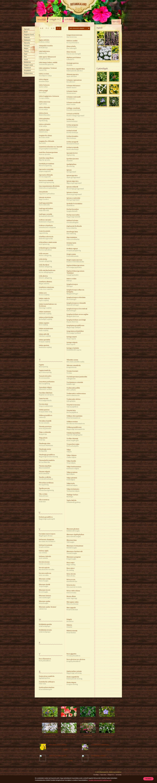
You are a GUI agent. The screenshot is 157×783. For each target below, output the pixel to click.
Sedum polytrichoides (46, 318)
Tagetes (43, 366)
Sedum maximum (45, 313)
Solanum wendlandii (73, 103)
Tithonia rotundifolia (74, 366)
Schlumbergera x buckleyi (47, 249)
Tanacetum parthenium (46, 383)
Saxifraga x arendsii (46, 215)
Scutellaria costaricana (46, 288)
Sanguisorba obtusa (45, 136)
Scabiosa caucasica (46, 221)
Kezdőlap (42, 19)
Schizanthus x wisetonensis (48, 243)
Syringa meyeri (72, 338)
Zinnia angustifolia (74, 678)
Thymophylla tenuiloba (47, 461)
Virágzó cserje (28, 65)
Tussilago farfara (72, 496)
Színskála (68, 19)
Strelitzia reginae (74, 249)
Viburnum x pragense (74, 558)
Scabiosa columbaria (47, 226)
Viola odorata (71, 575)
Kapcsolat (103, 774)
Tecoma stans (46, 405)
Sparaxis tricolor (72, 154)
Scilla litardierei (45, 266)
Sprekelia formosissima (74, 204)
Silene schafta (72, 47)
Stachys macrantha (73, 216)
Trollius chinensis (73, 439)
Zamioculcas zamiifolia (46, 677)
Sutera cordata (71, 280)
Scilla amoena (45, 254)
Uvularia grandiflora (47, 518)
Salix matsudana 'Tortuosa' (48, 69)
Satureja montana (45, 198)
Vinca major (71, 564)
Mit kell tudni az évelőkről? (98, 755)
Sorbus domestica (72, 137)
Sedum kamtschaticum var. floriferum (48, 306)
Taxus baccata (45, 399)
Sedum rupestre (44, 324)
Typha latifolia (74, 501)
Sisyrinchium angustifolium (76, 70)
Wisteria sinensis (72, 632)
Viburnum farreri (44, 591)
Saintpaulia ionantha (46, 47)
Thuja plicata (43, 439)
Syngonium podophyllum (75, 332)
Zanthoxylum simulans (46, 688)
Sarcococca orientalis (46, 181)
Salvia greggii (43, 91)
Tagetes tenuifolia (45, 371)
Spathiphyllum (71, 165)
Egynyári (27, 29)
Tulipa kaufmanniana (74, 468)
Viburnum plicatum (73, 530)
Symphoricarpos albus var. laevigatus (75, 292)
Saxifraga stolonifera (46, 209)
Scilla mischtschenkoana (47, 271)
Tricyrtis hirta (72, 411)
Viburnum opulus (44, 602)
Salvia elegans (44, 80)
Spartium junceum (73, 160)
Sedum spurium (45, 346)
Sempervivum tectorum (74, 36)
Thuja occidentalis (45, 433)
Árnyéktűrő (27, 70)
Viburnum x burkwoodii (74, 552)
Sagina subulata (44, 41)
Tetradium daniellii (45, 422)
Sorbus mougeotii (73, 143)
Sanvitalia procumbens (46, 165)
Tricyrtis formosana (73, 406)
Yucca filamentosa (45, 660)
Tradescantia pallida (73, 389)
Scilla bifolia (45, 260)
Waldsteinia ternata (45, 631)
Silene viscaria (74, 53)
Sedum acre (44, 294)
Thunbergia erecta (45, 450)
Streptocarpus (72, 255)
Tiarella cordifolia (46, 478)
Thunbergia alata (46, 444)
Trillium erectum (76, 423)
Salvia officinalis (44, 108)
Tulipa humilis (71, 462)
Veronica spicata (46, 568)
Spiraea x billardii (75, 188)
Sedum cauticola (44, 299)
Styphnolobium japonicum (75, 266)
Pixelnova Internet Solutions (41, 773)
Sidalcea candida (73, 42)
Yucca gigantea (73, 655)
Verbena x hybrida (45, 557)
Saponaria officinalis (46, 176)
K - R (52, 28)
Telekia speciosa (45, 411)
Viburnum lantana (45, 597)
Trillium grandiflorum (76, 428)
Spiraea (71, 171)
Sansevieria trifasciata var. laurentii (50, 148)
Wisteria (69, 626)
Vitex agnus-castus (72, 603)
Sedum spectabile (44, 341)
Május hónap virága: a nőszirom (58, 744)
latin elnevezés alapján (77, 28)
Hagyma (29, 34)
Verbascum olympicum (47, 540)
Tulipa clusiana (71, 456)
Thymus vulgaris (44, 472)
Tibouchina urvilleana (46, 484)
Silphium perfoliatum (74, 58)
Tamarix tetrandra (45, 377)
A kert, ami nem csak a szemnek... (58, 755)
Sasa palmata (47, 193)
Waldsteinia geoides (45, 625)
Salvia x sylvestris (44, 125)
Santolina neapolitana (46, 159)
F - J (47, 28)
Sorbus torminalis (72, 148)
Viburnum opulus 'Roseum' (47, 608)
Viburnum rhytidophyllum (75, 535)
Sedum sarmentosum (46, 329)
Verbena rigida (43, 552)
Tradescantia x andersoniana (76, 394)
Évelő (26, 32)
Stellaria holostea (72, 221)
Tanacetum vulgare (45, 388)
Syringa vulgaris (72, 343)
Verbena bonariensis (45, 546)
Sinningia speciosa (72, 64)
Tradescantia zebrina (73, 400)
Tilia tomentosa (44, 501)
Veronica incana (44, 563)
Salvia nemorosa (44, 103)
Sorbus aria (72, 120)
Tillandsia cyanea (75, 361)
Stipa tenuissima (73, 238)
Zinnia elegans (72, 683)
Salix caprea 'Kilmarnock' (47, 58)
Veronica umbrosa (45, 574)
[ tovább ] (65, 749)
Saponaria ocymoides (46, 170)
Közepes (27, 46)
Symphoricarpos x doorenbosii (77, 310)
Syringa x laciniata (74, 349)
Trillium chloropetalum (74, 417)
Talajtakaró (27, 68)
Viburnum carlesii (44, 580)
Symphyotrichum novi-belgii (76, 321)
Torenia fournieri (72, 372)
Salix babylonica (44, 52)
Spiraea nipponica (74, 182)
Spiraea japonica (73, 176)
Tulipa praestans (72, 473)
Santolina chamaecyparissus (48, 153)
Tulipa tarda (72, 484)
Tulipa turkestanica (73, 490)
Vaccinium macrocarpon (47, 535)
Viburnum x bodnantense (75, 547)
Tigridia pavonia (46, 489)
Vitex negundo (72, 609)
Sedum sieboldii (45, 335)
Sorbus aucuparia (72, 126)
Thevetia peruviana (45, 427)
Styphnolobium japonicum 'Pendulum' (75, 273)
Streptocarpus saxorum (75, 261)
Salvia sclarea (44, 114)
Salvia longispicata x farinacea (49, 97)
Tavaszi (26, 51)
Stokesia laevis (71, 244)
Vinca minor (71, 569)
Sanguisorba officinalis (46, 142)
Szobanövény (28, 73)
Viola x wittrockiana (73, 592)
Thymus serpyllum (45, 467)
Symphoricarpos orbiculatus (76, 298)
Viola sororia (72, 580)
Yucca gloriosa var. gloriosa (76, 660)
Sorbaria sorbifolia (75, 115)
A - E (41, 28)
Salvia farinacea (44, 86)
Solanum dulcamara (73, 86)
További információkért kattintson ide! (99, 780)
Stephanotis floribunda (74, 227)
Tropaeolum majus (73, 445)
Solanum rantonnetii (73, 98)
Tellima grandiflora (45, 416)
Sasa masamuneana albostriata (49, 187)
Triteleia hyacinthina (74, 434)
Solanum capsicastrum (74, 81)
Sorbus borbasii (72, 132)
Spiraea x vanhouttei (73, 199)
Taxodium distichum (46, 394)
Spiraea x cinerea (74, 193)
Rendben (148, 779)
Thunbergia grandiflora (48, 456)
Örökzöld (27, 37)
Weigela (70, 620)
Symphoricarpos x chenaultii (76, 304)
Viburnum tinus (72, 541)
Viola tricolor (74, 586)
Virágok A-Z (55, 19)
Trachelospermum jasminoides (77, 378)
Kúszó (26, 59)
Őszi (25, 57)
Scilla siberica (45, 277)
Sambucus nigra (44, 131)
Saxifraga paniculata (46, 204)
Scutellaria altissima (45, 283)
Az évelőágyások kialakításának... (100, 744)
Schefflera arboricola (46, 238)
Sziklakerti (27, 40)
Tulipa (69, 451)
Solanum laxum (72, 92)
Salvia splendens (44, 120)
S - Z (58, 28)
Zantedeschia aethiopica (47, 683)
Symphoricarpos (72, 285)
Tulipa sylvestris (72, 479)
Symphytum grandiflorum (75, 326)
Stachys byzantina (73, 210)
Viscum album (72, 597)
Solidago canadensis (74, 109)
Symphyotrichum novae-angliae (77, 315)
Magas (26, 48)
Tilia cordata (43, 495)
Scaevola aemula (44, 232)
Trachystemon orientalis (75, 383)
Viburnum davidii (44, 585)
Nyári (25, 54)
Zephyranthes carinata (74, 672)
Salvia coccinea (45, 75)
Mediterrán (27, 62)
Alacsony (27, 43)
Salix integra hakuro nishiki (48, 63)
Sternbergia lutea (72, 233)
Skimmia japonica (72, 75)
